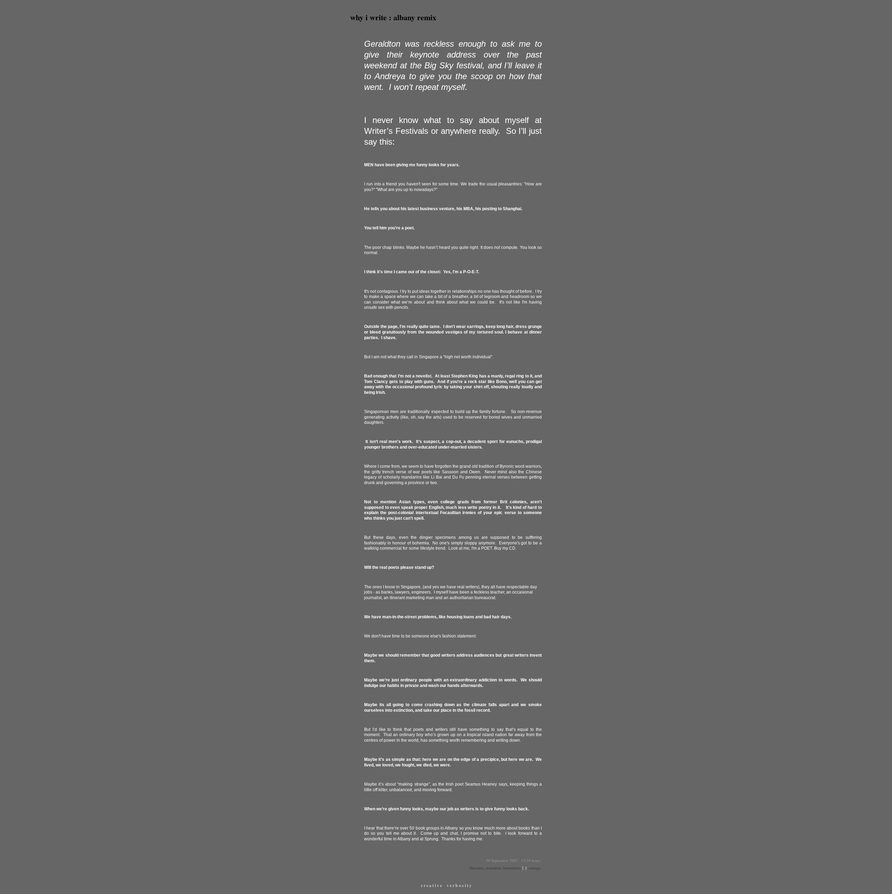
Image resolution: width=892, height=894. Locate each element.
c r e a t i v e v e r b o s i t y (446, 885)
